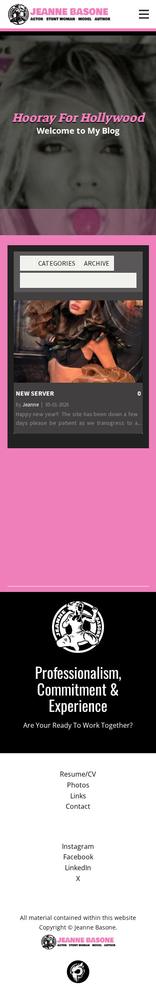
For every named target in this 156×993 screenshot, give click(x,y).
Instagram (78, 846)
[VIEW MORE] (78, 341)
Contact (78, 806)
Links (78, 795)
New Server (35, 393)
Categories (56, 263)
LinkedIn (78, 867)
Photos (78, 785)
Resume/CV (78, 774)
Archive (96, 263)
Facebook (78, 856)
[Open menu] (144, 14)
